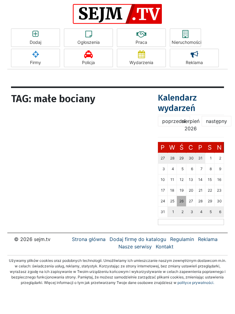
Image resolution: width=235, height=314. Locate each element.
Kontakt (164, 246)
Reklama (194, 62)
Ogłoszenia (88, 42)
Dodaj (35, 42)
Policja (88, 62)
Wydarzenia (141, 62)
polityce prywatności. (195, 282)
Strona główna (89, 239)
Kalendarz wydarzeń (177, 103)
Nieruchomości (186, 42)
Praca (141, 42)
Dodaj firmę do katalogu (138, 239)
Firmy (35, 62)
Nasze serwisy (135, 246)
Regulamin (182, 239)
